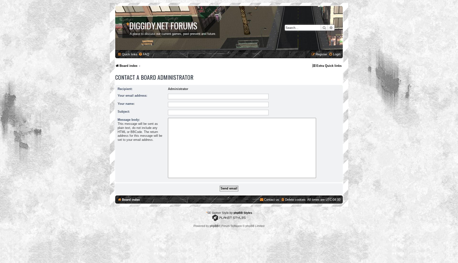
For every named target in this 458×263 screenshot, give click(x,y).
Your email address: (132, 95)
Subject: (124, 111)
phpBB (214, 226)
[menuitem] (144, 54)
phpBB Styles (243, 213)
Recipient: (125, 89)
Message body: (129, 119)
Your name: (126, 103)
